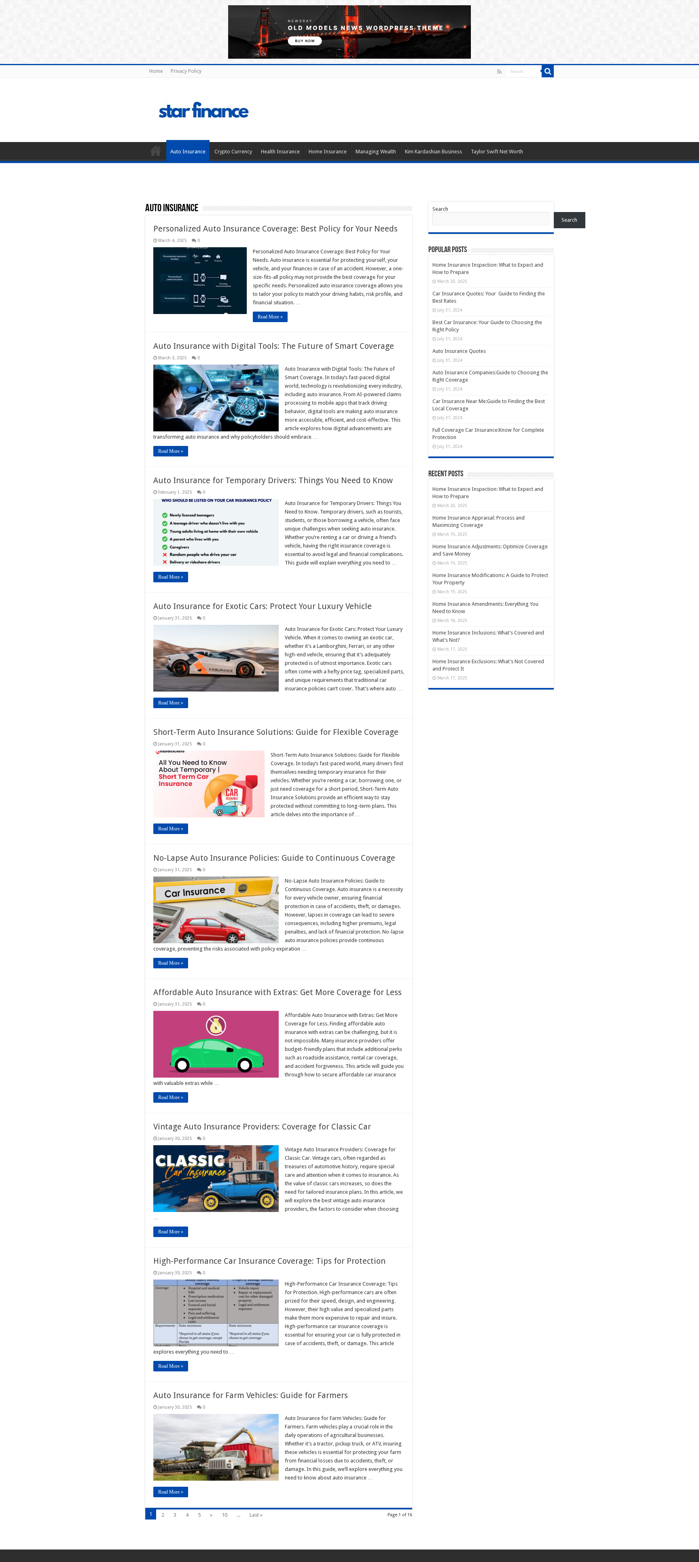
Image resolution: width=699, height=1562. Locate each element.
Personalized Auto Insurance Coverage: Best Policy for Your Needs (275, 228)
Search (440, 209)
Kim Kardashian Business (433, 152)
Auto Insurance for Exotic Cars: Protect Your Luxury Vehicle (262, 606)
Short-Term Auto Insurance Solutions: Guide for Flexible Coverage (275, 732)
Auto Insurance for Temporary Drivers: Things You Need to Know (273, 480)
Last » (256, 1515)
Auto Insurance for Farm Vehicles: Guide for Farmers (250, 1395)
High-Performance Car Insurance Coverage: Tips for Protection (269, 1261)
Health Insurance (280, 152)
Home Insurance (328, 152)
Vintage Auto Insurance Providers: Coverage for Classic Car (262, 1126)
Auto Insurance (187, 152)
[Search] (548, 71)
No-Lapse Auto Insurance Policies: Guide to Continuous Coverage (274, 858)
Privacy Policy (186, 71)
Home (156, 71)
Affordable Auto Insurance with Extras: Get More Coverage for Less (277, 992)
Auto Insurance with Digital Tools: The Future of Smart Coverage (273, 346)
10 (224, 1515)
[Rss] (499, 71)
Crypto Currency (233, 152)
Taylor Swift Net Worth (497, 152)
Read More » (270, 317)
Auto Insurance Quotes (459, 351)
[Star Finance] (237, 108)
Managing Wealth (376, 152)
